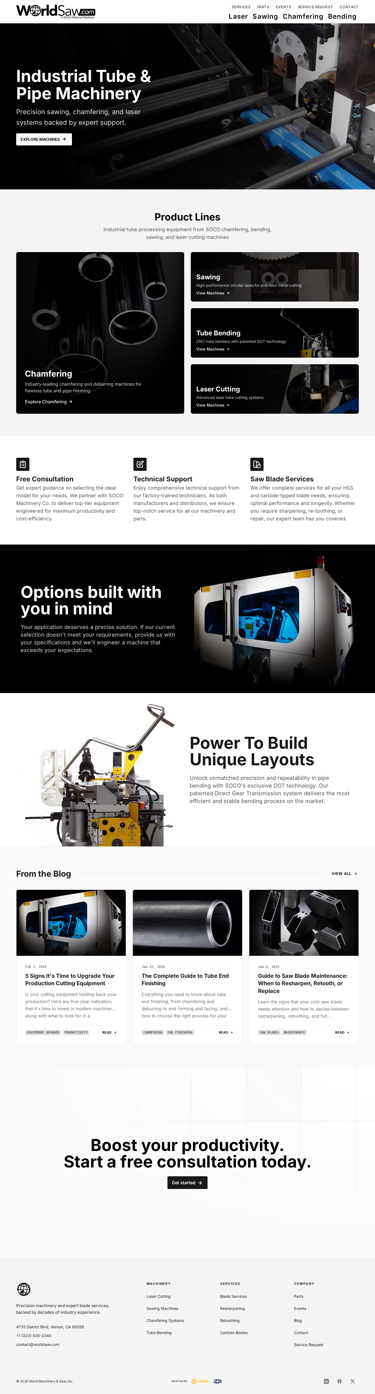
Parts (263, 7)
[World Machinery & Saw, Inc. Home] (55, 11)
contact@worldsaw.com (37, 1344)
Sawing (265, 16)
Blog (298, 1320)
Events (283, 7)
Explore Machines (40, 139)
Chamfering (303, 16)
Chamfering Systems (165, 1320)
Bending (342, 16)
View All (342, 873)
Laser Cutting (159, 1296)
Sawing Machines (162, 1308)
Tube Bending (159, 1332)
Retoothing (230, 1320)
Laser (238, 16)
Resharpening (232, 1308)
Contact (349, 7)
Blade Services (233, 1296)
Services (241, 7)
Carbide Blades (234, 1332)
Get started (183, 1182)
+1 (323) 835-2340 (33, 1335)
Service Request (315, 7)
